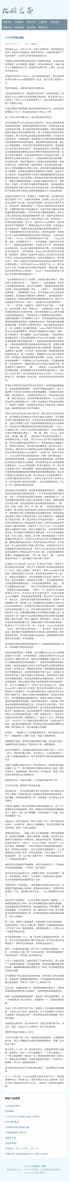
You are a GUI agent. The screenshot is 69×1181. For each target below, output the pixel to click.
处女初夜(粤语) (12, 1121)
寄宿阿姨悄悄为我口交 (16, 1132)
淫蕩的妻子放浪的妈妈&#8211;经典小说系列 (26, 1153)
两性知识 (43, 27)
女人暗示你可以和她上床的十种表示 (22, 1116)
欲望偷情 (9, 1111)
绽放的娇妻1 (11, 1143)
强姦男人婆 (10, 1137)
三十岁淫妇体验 (14, 37)
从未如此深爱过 (12, 1105)
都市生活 (31, 21)
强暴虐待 (55, 21)
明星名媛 (19, 27)
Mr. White (40, 1172)
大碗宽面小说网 (38, 1166)
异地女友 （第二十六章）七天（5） (22, 1148)
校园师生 (19, 21)
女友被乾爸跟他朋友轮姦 (17, 1127)
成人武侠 (31, 27)
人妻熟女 (43, 21)
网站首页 (7, 21)
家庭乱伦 (7, 27)
